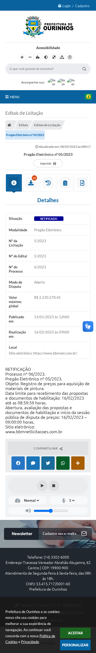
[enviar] (84, 534)
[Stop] (54, 485)
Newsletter (22, 533)
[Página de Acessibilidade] (69, 57)
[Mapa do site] (61, 57)
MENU (14, 97)
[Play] (42, 485)
